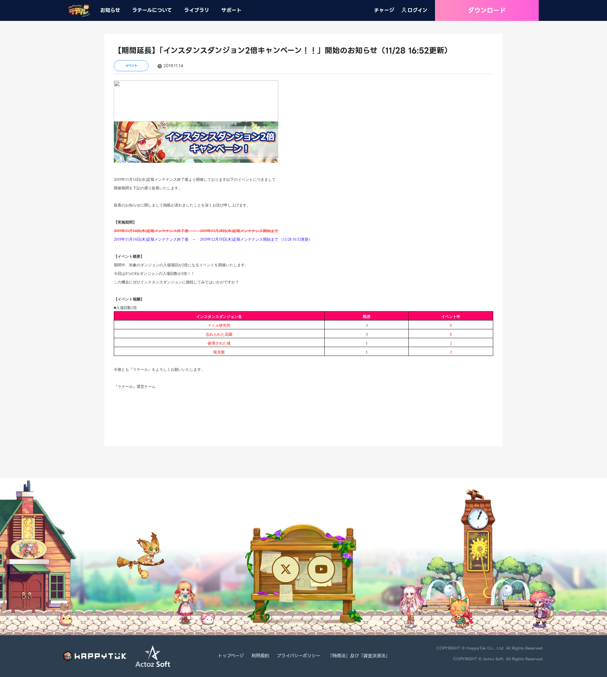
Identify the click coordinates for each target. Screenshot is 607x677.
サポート (231, 10)
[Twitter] (286, 569)
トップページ (231, 656)
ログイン (417, 10)
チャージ (384, 10)
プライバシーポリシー (298, 656)
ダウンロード (487, 10)
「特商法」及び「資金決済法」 (359, 656)
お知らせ (110, 10)
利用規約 (260, 656)
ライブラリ (196, 10)
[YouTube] (321, 569)
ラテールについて (152, 10)
